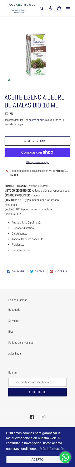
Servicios (13, 321)
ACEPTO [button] (37, 459)
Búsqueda (14, 310)
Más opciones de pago (37, 162)
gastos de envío (37, 120)
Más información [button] (52, 449)
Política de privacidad (21, 343)
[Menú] (68, 8)
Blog (11, 331)
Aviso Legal (14, 353)
